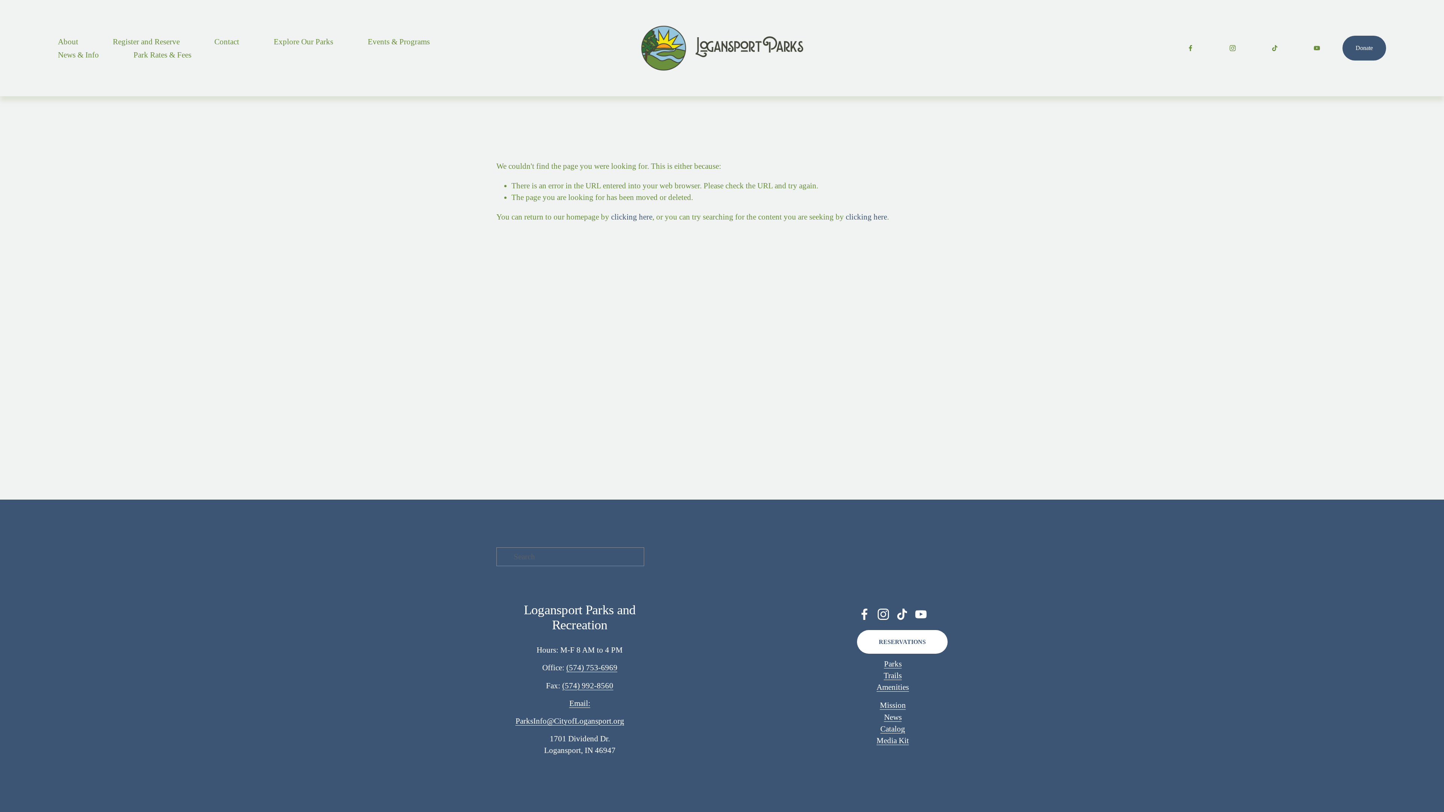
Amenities (893, 687)
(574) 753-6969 (591, 667)
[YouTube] (1317, 48)
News (893, 717)
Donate (1364, 48)
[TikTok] (1275, 48)
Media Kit (893, 740)
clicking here (631, 216)
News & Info (78, 54)
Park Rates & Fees (162, 54)
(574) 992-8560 (587, 685)
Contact (226, 41)
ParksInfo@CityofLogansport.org (570, 721)
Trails (893, 675)
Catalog (892, 728)
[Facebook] (1190, 48)
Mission (893, 705)
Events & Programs (399, 41)
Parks (893, 663)
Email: (579, 703)
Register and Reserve (146, 41)
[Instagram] (1232, 48)
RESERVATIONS (902, 642)
